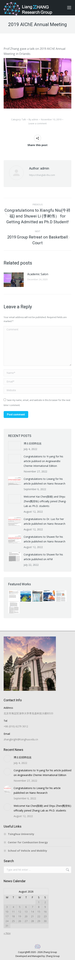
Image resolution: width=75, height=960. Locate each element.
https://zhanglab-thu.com (42, 175)
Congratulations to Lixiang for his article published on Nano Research (44, 481)
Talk (24, 119)
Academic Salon (37, 274)
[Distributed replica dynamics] (14, 608)
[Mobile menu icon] (69, 7)
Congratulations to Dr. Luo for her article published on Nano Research (44, 521)
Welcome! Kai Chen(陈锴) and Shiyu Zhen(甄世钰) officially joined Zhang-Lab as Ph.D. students (45, 501)
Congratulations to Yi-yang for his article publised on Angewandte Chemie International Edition (43, 461)
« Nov (7, 933)
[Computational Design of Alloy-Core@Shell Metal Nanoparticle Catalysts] (61, 596)
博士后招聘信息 (33, 443)
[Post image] (14, 279)
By (33, 119)
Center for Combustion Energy (28, 842)
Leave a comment (37, 123)
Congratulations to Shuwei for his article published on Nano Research (44, 539)
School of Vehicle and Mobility (27, 850)
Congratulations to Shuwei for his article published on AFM (43, 557)
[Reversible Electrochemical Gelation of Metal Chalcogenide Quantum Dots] (25, 596)
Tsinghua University (21, 834)
